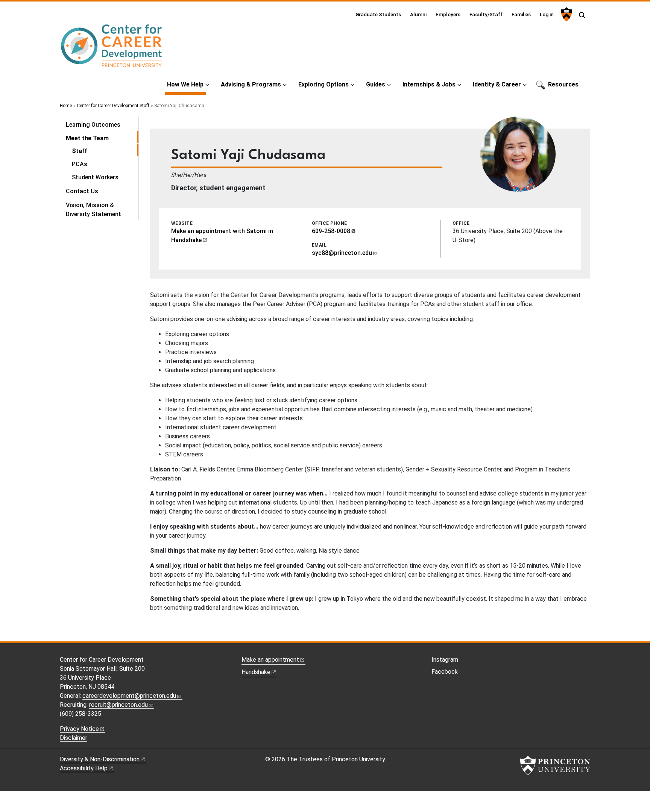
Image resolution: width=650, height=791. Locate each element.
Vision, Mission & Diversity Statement (93, 210)
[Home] (112, 49)
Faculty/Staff (486, 14)
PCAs (79, 164)
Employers (448, 14)
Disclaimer (73, 737)
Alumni (418, 14)
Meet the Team (102, 138)
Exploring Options (323, 84)
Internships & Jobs (429, 84)
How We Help (186, 84)
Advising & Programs (251, 84)
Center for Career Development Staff (113, 105)
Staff (105, 151)
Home (66, 105)
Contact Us (82, 191)
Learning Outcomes (93, 124)
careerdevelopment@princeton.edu (129, 695)
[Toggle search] (582, 15)
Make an (270, 659)
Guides (375, 84)
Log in (547, 14)
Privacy (79, 728)
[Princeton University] (565, 14)
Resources (563, 84)
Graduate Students (378, 14)
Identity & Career (497, 84)
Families (521, 14)
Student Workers (95, 177)
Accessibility (84, 768)
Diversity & (100, 759)
